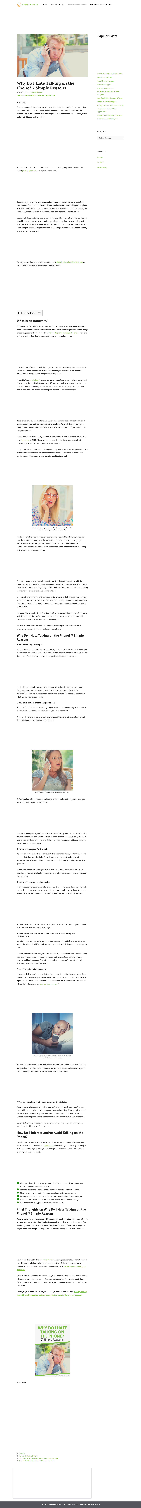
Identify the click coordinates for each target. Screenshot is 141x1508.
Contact (100, 157)
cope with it (49, 1145)
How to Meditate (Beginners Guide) (109, 74)
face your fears (46, 1260)
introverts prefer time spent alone (62, 333)
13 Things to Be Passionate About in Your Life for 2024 (38, 1458)
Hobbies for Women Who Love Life (109, 115)
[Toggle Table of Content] (38, 312)
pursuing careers (29, 171)
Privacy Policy (102, 168)
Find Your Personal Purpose (77, 5)
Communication (24, 1456)
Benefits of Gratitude (104, 77)
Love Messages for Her (105, 88)
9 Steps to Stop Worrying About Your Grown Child (36, 1461)
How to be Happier (104, 84)
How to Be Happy (57, 5)
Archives (100, 162)
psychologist (34, 380)
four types (25, 440)
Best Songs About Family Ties (107, 119)
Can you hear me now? (49, 984)
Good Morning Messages (105, 81)
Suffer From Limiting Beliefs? (100, 5)
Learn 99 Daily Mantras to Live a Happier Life (36, 95)
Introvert (34, 1456)
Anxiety (22, 1453)
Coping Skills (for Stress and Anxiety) (110, 105)
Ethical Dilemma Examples (106, 102)
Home (45, 5)
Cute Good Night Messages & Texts (109, 98)
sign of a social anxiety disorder (69, 262)
